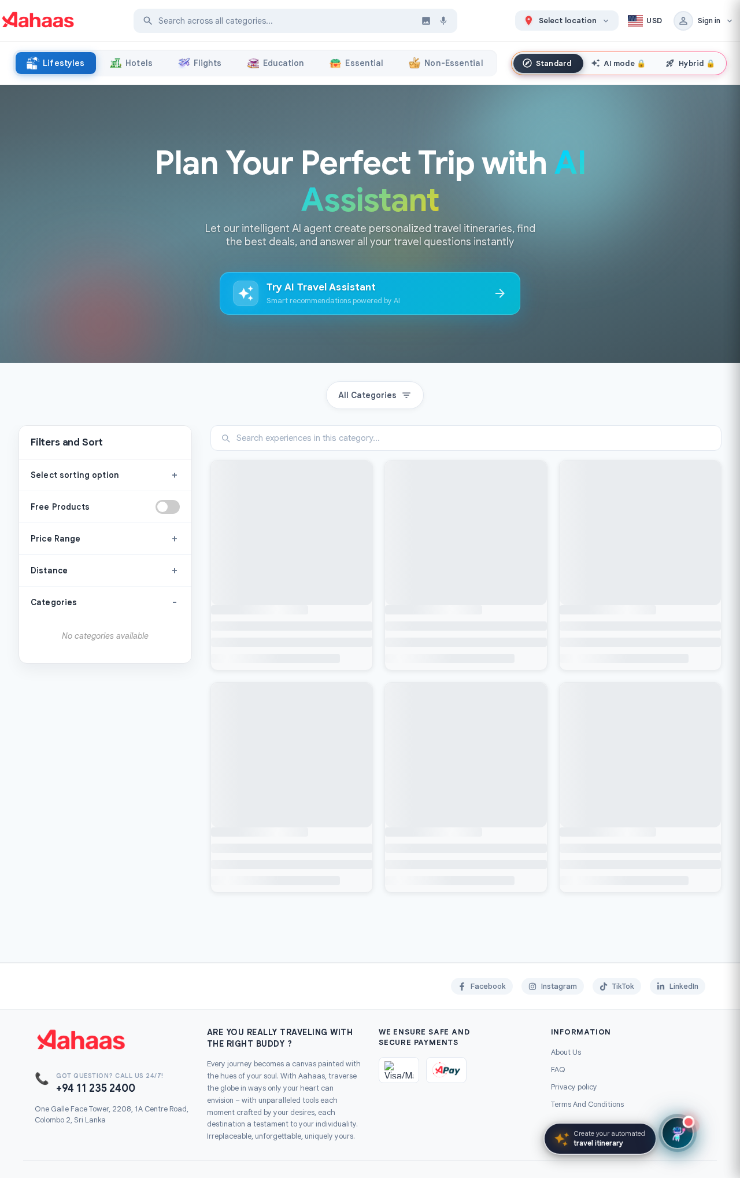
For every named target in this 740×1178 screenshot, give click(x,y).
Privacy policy (574, 1087)
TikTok (623, 986)
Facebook (488, 986)
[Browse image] (426, 20)
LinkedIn (683, 986)
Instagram (559, 986)
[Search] (148, 21)
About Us (566, 1052)
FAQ (558, 1069)
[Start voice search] (443, 20)
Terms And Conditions (587, 1104)
